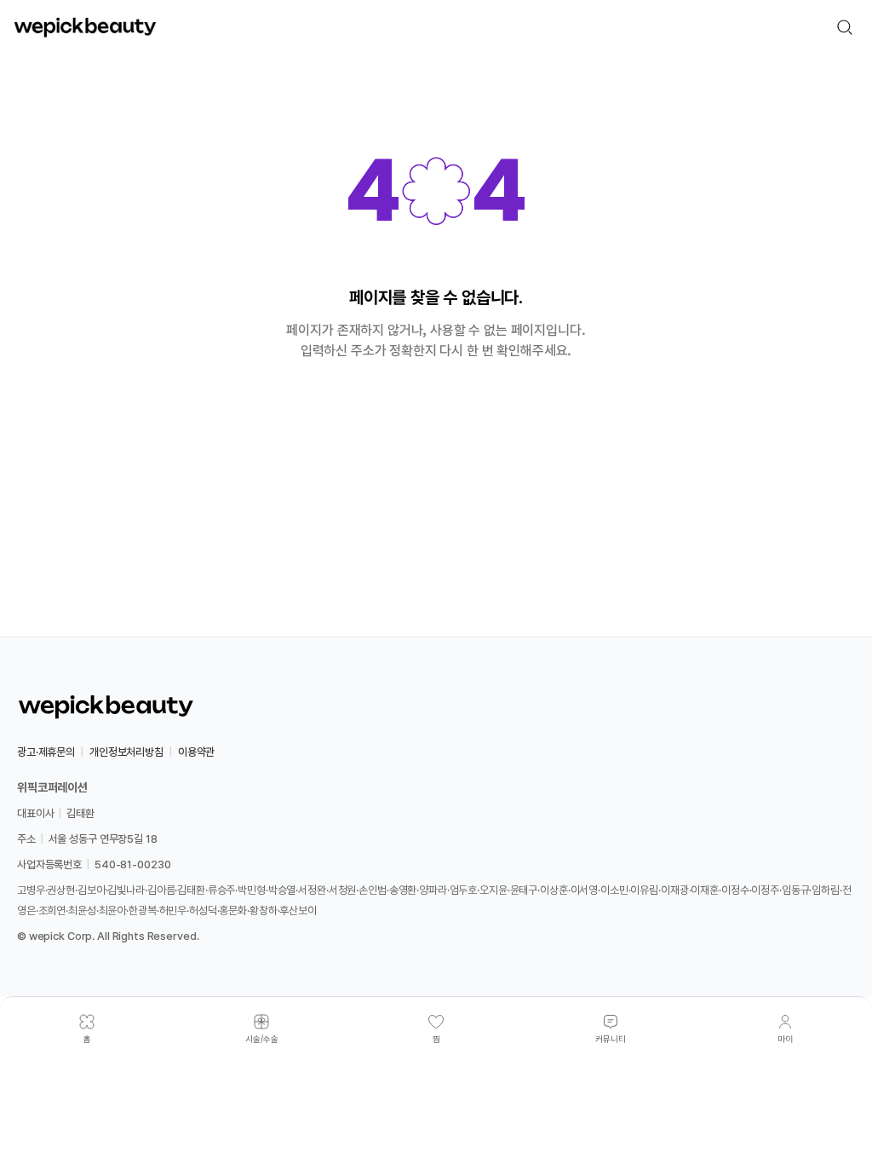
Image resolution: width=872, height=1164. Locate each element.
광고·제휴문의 (46, 752)
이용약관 (196, 752)
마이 (785, 1039)
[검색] (844, 27)
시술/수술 (261, 1039)
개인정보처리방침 (126, 752)
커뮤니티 (610, 1039)
